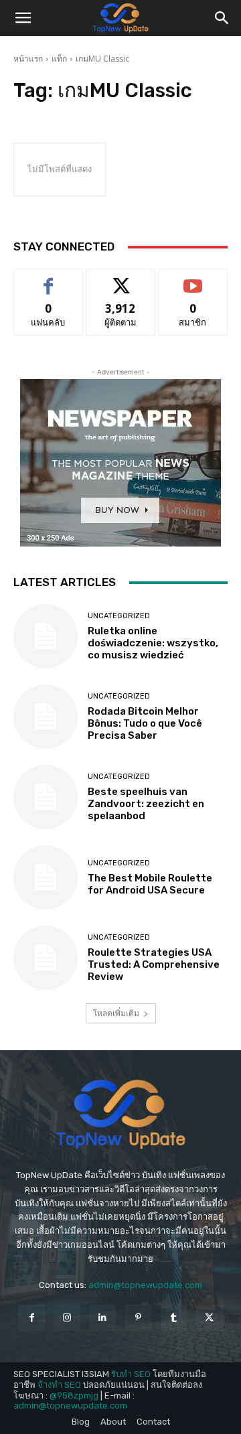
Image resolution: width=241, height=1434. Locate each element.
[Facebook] (31, 1318)
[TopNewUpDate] (120, 1114)
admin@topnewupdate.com (145, 1285)
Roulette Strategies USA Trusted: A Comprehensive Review (154, 964)
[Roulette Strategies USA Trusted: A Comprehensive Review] (45, 958)
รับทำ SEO (131, 1374)
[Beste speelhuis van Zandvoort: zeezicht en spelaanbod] (45, 797)
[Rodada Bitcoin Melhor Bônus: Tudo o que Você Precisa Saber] (45, 717)
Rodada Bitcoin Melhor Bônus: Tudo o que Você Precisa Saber (145, 723)
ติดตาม (120, 279)
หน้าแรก (28, 58)
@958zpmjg (74, 1395)
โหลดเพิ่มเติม (116, 1013)
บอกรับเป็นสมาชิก (193, 279)
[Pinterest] (138, 1318)
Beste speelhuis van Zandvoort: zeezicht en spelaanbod (146, 804)
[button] (22, 18)
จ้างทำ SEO (59, 1385)
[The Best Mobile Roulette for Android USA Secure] (45, 877)
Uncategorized (119, 616)
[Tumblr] (174, 1318)
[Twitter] (209, 1318)
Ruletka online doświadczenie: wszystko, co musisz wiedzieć (153, 643)
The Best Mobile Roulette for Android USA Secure (150, 884)
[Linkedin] (103, 1318)
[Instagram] (67, 1318)
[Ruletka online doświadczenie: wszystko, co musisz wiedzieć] (45, 636)
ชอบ (49, 279)
